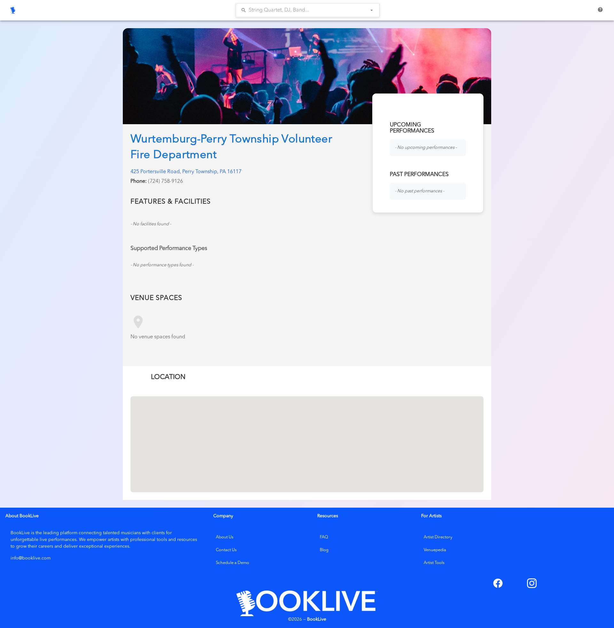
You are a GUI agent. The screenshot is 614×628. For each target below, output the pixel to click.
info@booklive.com (31, 558)
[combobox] (303, 10)
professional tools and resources (163, 539)
